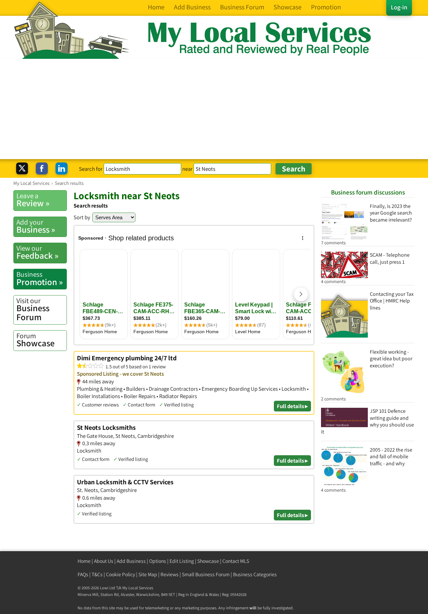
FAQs (83, 574)
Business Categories (255, 574)
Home (84, 561)
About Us (103, 561)
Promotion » (39, 278)
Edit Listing (182, 561)
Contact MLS (235, 561)
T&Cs (97, 574)
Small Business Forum (206, 574)
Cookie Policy (120, 574)
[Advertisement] (214, 109)
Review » (32, 200)
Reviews (169, 574)
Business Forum (32, 309)
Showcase (35, 340)
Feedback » (37, 252)
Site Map (147, 574)
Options (157, 561)
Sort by (82, 217)
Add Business (131, 561)
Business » (35, 226)
